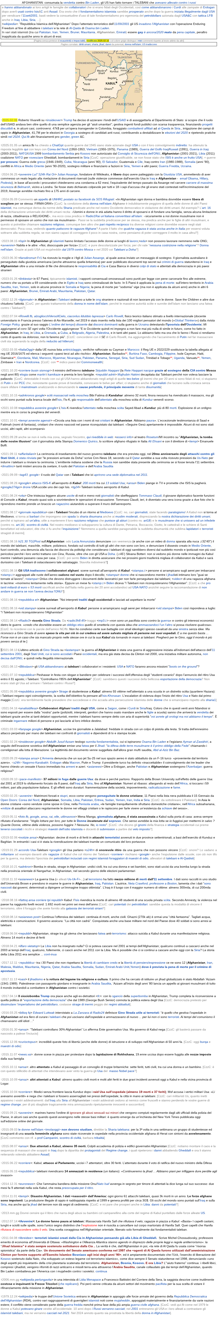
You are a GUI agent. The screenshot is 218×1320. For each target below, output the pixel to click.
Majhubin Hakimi (129, 374)
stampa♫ (139, 570)
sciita (120, 408)
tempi (23, 420)
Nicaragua (80, 161)
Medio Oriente (34, 166)
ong (98, 299)
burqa (204, 1041)
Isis (36, 11)
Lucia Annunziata (83, 541)
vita (22, 495)
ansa (131, 483)
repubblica (27, 408)
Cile (140, 161)
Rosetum (152, 437)
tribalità (99, 1137)
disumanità (153, 387)
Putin (183, 337)
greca (41, 161)
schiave (167, 808)
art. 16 (206, 207)
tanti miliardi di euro (14, 587)
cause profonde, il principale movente (106, 387)
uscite (71, 495)
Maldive (18, 967)
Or (53, 174)
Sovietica (69, 1296)
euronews (26, 1183)
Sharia (67, 207)
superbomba (139, 996)
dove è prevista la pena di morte (165, 967)
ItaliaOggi (26, 349)
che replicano (68, 1284)
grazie (159, 370)
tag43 (24, 474)
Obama (193, 178)
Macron (75, 762)
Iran (55, 32)
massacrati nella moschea (71, 395)
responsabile (85, 399)
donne (124, 574)
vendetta (69, 2)
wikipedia (10, 24)
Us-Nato (202, 458)
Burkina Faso (138, 353)
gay (140, 32)
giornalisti (159, 383)
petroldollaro (152, 15)
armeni (70, 766)
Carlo (109, 316)
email (183, 178)
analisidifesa (28, 708)
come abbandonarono (156, 7)
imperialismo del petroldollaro (38, 1004)
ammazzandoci (148, 624)
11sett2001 (30, 15)
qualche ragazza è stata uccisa (144, 228)
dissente (81, 324)
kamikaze (54, 374)
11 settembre (163, 879)
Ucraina (186, 166)
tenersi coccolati (11, 829)
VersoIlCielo (58, 316)
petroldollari (62, 858)
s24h (16, 762)
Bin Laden (92, 2)
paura (150, 420)
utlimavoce (68, 816)
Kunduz (147, 399)
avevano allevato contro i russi (175, 2)
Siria (32, 19)
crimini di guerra (173, 262)
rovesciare (36, 157)
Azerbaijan (195, 766)
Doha (111, 554)
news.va (25, 1054)
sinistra (183, 629)
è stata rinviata (26, 458)
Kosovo (85, 153)
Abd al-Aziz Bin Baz (166, 750)
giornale (25, 512)
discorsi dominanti (105, 324)
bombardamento (53, 153)
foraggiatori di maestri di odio (128, 858)
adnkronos (27, 395)
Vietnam (92, 149)
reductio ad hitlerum (59, 341)
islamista (110, 11)
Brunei (74, 32)
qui (26, 149)
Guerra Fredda (169, 166)
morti (173, 408)
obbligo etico (75, 624)
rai (51, 816)
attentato (106, 399)
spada (71, 516)
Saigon (112, 708)
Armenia (47, 758)
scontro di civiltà (37, 524)
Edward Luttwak (43, 1012)
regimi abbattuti (119, 1004)
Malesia (6, 967)
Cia (103, 266)
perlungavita (43, 1279)
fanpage (25, 729)
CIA (192, 370)
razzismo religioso (52, 224)
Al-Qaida (75, 28)
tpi (48, 900)
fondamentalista (107, 741)
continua (101, 1271)
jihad (101, 44)
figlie (150, 712)
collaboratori (77, 7)
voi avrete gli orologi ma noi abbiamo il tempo (181, 716)
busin (35, 370)
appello (43, 199)
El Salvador (110, 161)
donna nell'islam (101, 203)
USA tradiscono (34, 570)
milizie (6, 808)
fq (29, 1012)
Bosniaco (79, 1254)
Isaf (106, 1183)
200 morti (89, 483)
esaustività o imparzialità (72, 40)
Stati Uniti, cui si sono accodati (51, 654)
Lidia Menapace (90, 1279)
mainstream (29, 387)
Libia (24, 19)
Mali (35, 358)
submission (107, 829)
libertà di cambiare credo (101, 962)
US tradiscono (149, 44)
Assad (53, 11)
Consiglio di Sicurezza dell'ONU (139, 153)
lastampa (72, 650)
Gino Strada (51, 620)
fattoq (24, 900)
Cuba (68, 161)
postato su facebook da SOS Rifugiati (89, 199)
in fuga (63, 779)
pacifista (161, 1284)
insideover (54, 120)
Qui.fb (26, 136)
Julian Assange (67, 174)
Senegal (114, 358)
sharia (95, 44)
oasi (22, 979)
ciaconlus (73, 316)
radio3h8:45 (77, 620)
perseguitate (106, 795)
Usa (122, 483)
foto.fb (24, 816)
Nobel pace (126, 1071)
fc (99, 996)
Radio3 (25, 620)
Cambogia (155, 353)
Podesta (6, 182)
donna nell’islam (133, 44)
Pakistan (45, 32)
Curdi (177, 7)
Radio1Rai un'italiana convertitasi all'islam (114, 216)
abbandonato (23, 7)
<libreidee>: (87, 1238)
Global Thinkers (185, 320)
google (39, 395)
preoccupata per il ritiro (77, 1188)
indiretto (181, 145)
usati (21, 11)
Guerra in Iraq (199, 149)
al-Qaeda (164, 128)
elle (56, 816)
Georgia (69, 132)
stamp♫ (7, 574)
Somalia (190, 161)
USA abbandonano (51, 666)
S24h (41, 174)
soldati (114, 483)
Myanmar (59, 358)
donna (170, 541)
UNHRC (57, 199)
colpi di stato (148, 266)
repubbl (102, 374)
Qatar (91, 291)
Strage (63, 691)
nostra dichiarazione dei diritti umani (186, 516)
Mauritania (88, 32)
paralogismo (176, 512)
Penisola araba (89, 804)
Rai (48, 174)
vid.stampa (27, 608)
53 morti (36, 587)
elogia (24, 374)
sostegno (174, 370)
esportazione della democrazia (181, 679)
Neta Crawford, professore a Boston (152, 883)
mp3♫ (103, 620)
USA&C (187, 15)
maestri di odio (10, 1046)
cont (47, 954)
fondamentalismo (92, 11)
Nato (100, 1183)
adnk (111, 374)
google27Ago (11, 487)
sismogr (44, 370)
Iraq (17, 19)
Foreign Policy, (10, 324)
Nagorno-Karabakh (35, 762)
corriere (25, 370)
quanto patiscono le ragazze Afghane (71, 228)
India (137, 800)
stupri (63, 795)
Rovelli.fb (26, 316)
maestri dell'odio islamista (65, 829)
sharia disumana (91, 516)
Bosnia (126, 1263)
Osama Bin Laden (154, 741)
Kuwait (173, 149)
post (36, 917)
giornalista (105, 816)
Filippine (169, 353)
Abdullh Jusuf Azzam (60, 741)
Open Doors (9, 800)
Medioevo (106, 512)
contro (29, 11)
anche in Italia (175, 228)
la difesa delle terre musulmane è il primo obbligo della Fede (148, 745)
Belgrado (78, 332)
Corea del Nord (57, 149)
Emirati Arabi (48, 291)
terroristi (207, 528)
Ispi (22, 241)
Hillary (204, 178)
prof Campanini (47, 1137)
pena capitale (186, 32)
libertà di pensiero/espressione (144, 962)
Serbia (69, 153)
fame (176, 787)
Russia (107, 462)
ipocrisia (173, 324)
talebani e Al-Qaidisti (180, 858)
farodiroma (27, 257)
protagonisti (92, 1150)
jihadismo (36, 979)
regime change (11, 1104)
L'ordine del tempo (61, 324)
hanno (8, 7)
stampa (113, 574)
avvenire (26, 174)
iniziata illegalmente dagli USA (194, 11)
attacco (37, 483)
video (177, 578)
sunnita (91, 741)
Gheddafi (185, 1150)
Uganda (179, 358)
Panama (122, 149)
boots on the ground (183, 666)
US (203, 1213)
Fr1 (39, 257)
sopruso (115, 821)
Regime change (117, 1150)
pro (208, 583)
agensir (46, 420)
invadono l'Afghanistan (154, 24)
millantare (7, 854)
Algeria (90, 332)
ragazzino (62, 504)
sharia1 (211, 700)
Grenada (50, 332)
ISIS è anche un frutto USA (183, 157)
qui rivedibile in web (100, 437)
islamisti (6, 207)
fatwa (85, 745)
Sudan (109, 800)
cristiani (105, 420)
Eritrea (99, 800)
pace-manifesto (30, 779)
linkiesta (25, 278)
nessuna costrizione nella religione (173, 245)
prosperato (136, 11)
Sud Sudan (136, 358)
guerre (82, 779)
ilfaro (23, 946)
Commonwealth (91, 362)
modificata (91, 40)
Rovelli (118, 316)
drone (27, 487)
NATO (23, 153)
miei (140, 40)
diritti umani (84, 44)
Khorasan (114, 695)
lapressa (97, 316)
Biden (141, 483)
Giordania (23, 358)
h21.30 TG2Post (29, 541)
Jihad (101, 745)
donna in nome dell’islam (91, 303)
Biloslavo (26, 666)
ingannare (20, 720)
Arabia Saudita (103, 466)
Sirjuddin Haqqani (107, 370)
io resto (101, 825)
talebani (48, 28)
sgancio (117, 996)
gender (65, 136)
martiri (41, 374)
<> (26, 299)
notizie (24, 837)
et (36, 599)
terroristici (112, 837)
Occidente (193, 324)
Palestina (103, 332)
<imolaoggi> (68, 1129)
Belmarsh (23, 187)
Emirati (121, 32)
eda (143, 241)
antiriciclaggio (72, 349)
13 (107, 483)
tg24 (76, 487)
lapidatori (192, 528)
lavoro (134, 241)
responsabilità (87, 266)
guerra (165, 620)
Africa (18, 166)
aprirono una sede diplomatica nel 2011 (120, 474)
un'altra (35, 520)
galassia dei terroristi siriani (84, 908)
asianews (95, 766)
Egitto (71, 282)
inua (54, 954)
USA (135, 145)
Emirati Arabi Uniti (117, 967)
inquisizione (71, 528)
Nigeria (84, 287)
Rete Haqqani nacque (139, 370)
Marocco (133, 349)
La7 (34, 174)
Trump (67, 120)
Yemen (64, 32)
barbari (34, 516)
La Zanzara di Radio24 (88, 1012)
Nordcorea (32, 362)
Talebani (64, 299)
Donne (81, 821)
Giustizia (169, 174)
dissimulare (8, 1004)
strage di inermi (82, 1004)
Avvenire (26, 1221)
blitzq (23, 1012)
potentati (120, 904)
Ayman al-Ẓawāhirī (195, 741)
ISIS (45, 483)
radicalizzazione (159, 787)
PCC (22, 383)
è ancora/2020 (158, 32)
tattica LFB (205, 15)
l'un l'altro (166, 624)
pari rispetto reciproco (114, 224)
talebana (123, 1129)
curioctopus (28, 1041)
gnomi (142, 825)
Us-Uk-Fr (73, 879)
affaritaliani (27, 454)
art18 (147, 520)
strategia (173, 825)
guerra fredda (73, 1304)
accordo (24, 850)
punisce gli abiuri (116, 520)
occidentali (89, 654)
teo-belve (133, 378)
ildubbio (86, 316)
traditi (83, 599)
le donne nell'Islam (30, 1129)
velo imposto (141, 829)
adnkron (25, 866)
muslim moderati (126, 516)
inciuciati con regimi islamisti (89, 858)
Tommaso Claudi (150, 495)
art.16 (20, 524)
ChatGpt (57, 145)
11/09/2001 (121, 24)
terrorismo (95, 879)
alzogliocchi (42, 316)
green (75, 136)
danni (108, 44)
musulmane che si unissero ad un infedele (186, 520)
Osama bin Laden (97, 28)
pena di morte (164, 282)
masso (113, 1071)
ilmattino (8, 466)
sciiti (50, 395)
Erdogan (209, 7)
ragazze (53, 854)
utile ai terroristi (147, 1012)
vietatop (32, 946)
